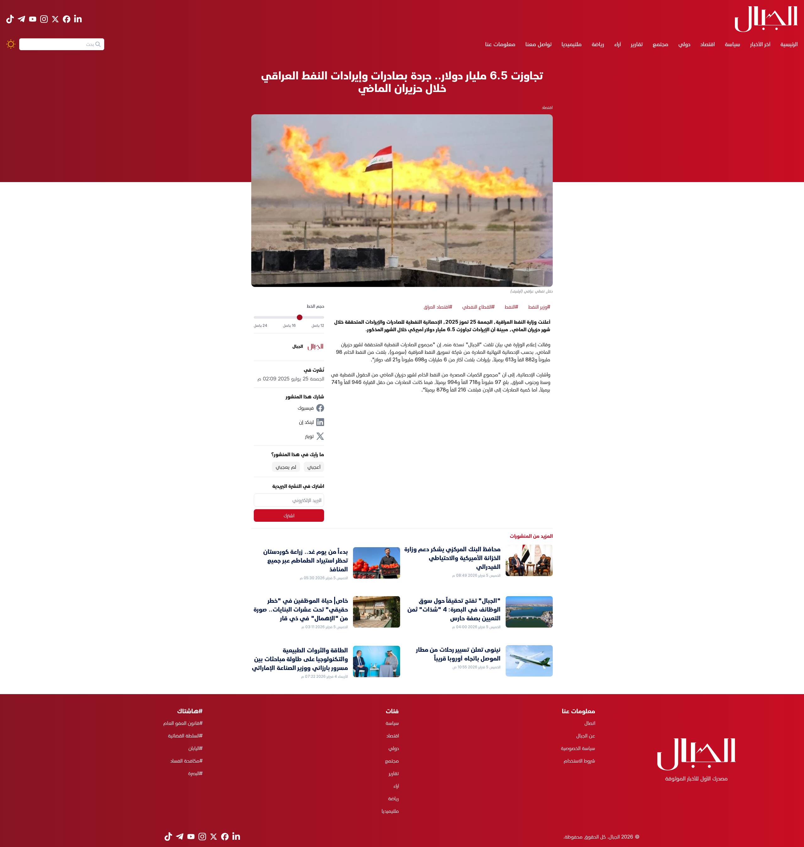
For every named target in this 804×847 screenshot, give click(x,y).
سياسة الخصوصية (578, 748)
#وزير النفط (539, 307)
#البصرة (195, 773)
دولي (684, 44)
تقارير (637, 44)
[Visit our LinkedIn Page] (78, 19)
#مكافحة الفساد (186, 761)
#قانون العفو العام (183, 723)
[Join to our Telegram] (21, 19)
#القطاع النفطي (478, 307)
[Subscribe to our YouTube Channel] (32, 19)
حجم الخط (315, 306)
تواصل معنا (538, 44)
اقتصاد (707, 44)
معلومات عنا (500, 44)
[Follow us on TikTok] (10, 19)
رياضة (598, 44)
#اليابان (195, 748)
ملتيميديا (572, 44)
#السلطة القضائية (185, 735)
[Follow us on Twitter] (55, 19)
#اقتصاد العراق (438, 307)
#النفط (511, 307)
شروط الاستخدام (579, 761)
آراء (617, 44)
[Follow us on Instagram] (44, 19)
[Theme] (10, 44)
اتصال (589, 723)
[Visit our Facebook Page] (66, 19)
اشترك (289, 515)
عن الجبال (585, 735)
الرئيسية (789, 44)
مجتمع (660, 44)
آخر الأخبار (760, 44)
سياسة (732, 44)
